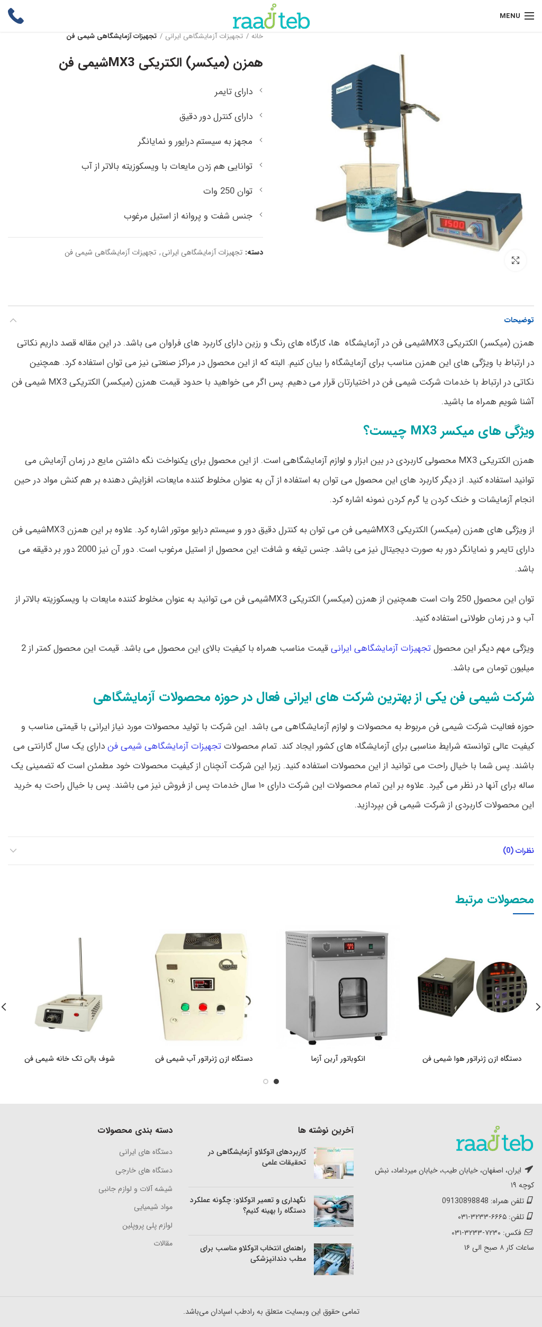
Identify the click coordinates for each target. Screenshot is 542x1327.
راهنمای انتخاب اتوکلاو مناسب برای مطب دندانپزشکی (253, 1253)
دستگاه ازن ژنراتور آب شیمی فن (204, 1059)
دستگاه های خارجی (144, 1170)
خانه (257, 36)
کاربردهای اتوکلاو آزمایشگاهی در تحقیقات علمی (257, 1157)
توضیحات (519, 320)
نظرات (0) (518, 851)
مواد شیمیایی (153, 1207)
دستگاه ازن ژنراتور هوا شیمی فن (472, 1059)
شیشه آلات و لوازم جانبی (135, 1189)
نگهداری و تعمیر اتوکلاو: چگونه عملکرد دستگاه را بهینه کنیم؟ (248, 1205)
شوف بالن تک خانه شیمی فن (69, 1059)
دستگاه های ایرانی (146, 1152)
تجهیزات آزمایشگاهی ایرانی (204, 36)
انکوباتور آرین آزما (338, 1059)
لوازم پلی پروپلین (147, 1225)
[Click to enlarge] (515, 260)
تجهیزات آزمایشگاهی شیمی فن (111, 36)
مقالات (163, 1243)
